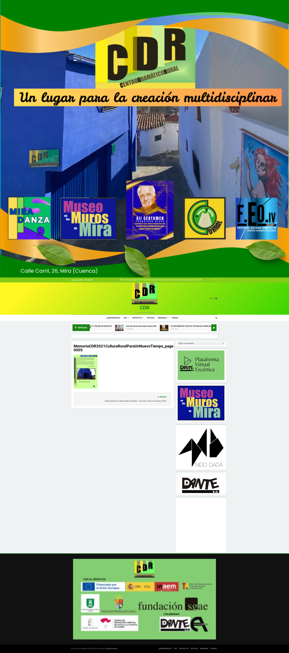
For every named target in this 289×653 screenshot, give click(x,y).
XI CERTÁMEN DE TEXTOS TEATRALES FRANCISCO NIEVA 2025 (134, 326)
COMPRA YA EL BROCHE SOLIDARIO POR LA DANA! (195, 326)
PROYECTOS (137, 318)
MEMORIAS (162, 318)
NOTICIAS (150, 318)
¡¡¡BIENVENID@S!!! (113, 318)
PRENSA (175, 318)
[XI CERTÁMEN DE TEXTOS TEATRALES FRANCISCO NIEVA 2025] (101, 329)
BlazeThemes (112, 649)
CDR (144, 308)
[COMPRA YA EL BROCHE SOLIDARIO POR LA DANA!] (167, 329)
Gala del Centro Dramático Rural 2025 (188, 280)
